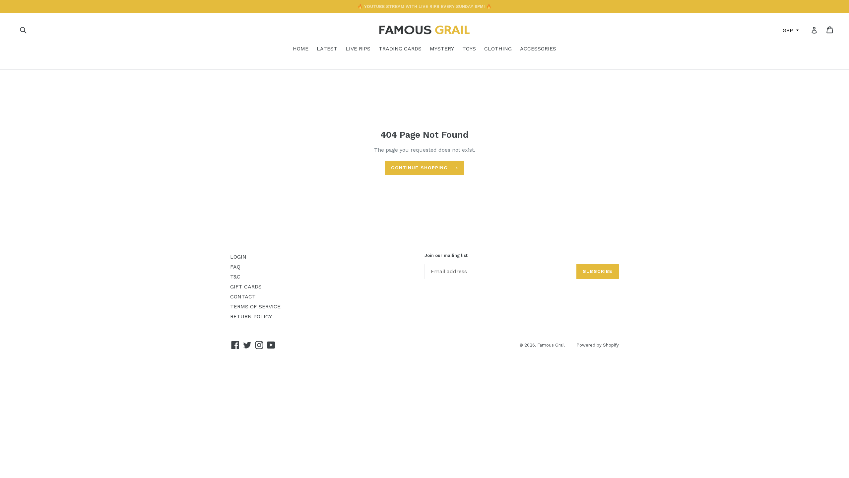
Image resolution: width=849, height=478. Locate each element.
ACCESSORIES (538, 48)
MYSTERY (442, 48)
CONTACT (243, 296)
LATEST (327, 48)
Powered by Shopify (597, 345)
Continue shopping (419, 167)
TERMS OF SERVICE (255, 306)
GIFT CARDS (246, 286)
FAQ (235, 267)
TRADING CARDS (400, 48)
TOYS (469, 48)
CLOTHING (498, 48)
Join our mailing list (446, 255)
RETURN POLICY (251, 316)
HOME (300, 48)
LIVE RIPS (358, 48)
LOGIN (238, 257)
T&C (235, 277)
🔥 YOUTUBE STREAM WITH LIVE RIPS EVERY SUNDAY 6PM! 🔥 (424, 6)
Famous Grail (551, 345)
